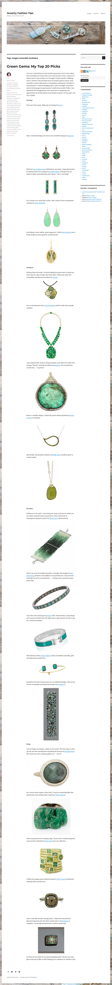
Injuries (84, 126)
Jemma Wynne (46, 655)
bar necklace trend (39, 169)
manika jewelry (11, 122)
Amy (8, 78)
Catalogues (85, 104)
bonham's (10, 98)
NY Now (84, 142)
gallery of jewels (14, 107)
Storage (84, 166)
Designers (15, 84)
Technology (85, 170)
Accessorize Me (86, 93)
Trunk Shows (86, 175)
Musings (84, 139)
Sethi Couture (61, 879)
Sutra (60, 105)
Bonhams (65, 921)
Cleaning (84, 106)
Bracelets (9, 84)
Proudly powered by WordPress (28, 977)
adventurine (10, 92)
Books (84, 99)
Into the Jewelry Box (87, 128)
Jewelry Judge (86, 133)
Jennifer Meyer (54, 172)
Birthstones (85, 97)
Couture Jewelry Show (88, 108)
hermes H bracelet (12, 114)
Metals (84, 137)
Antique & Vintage (12, 83)
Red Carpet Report (87, 150)
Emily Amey (56, 455)
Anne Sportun (66, 232)
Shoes (83, 161)
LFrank (54, 277)
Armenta (71, 136)
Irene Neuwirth (40, 203)
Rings (18, 88)
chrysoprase (16, 98)
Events (84, 115)
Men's (84, 135)
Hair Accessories (86, 121)
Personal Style (86, 148)
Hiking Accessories (87, 124)
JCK (83, 130)
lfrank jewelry (15, 120)
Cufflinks (84, 110)
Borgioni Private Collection (94, 199)
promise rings (86, 192)
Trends (84, 174)
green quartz (15, 111)
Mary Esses (53, 518)
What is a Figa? (91, 195)
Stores (84, 168)
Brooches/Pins (86, 102)
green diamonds (11, 109)
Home (89, 13)
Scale (83, 157)
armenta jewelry (16, 94)
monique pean (16, 125)
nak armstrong (11, 127)
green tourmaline (12, 113)
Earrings (9, 86)
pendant (57, 365)
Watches (84, 179)
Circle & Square (60, 795)
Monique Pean (69, 751)
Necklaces (15, 86)
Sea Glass (84, 159)
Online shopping (11, 88)
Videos (84, 177)
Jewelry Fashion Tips (20, 13)
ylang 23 (13, 133)
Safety (83, 155)
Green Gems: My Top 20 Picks (33, 66)
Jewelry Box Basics (87, 132)
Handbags (85, 122)
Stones (9, 90)
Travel (84, 172)
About (103, 13)
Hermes (48, 615)
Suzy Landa (49, 841)
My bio (96, 13)
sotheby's (14, 129)
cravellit (15, 103)
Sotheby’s (61, 684)
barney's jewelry (11, 96)
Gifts (83, 117)
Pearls (83, 146)
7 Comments (10, 135)
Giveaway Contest (87, 119)
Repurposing (85, 152)
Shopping (85, 163)
